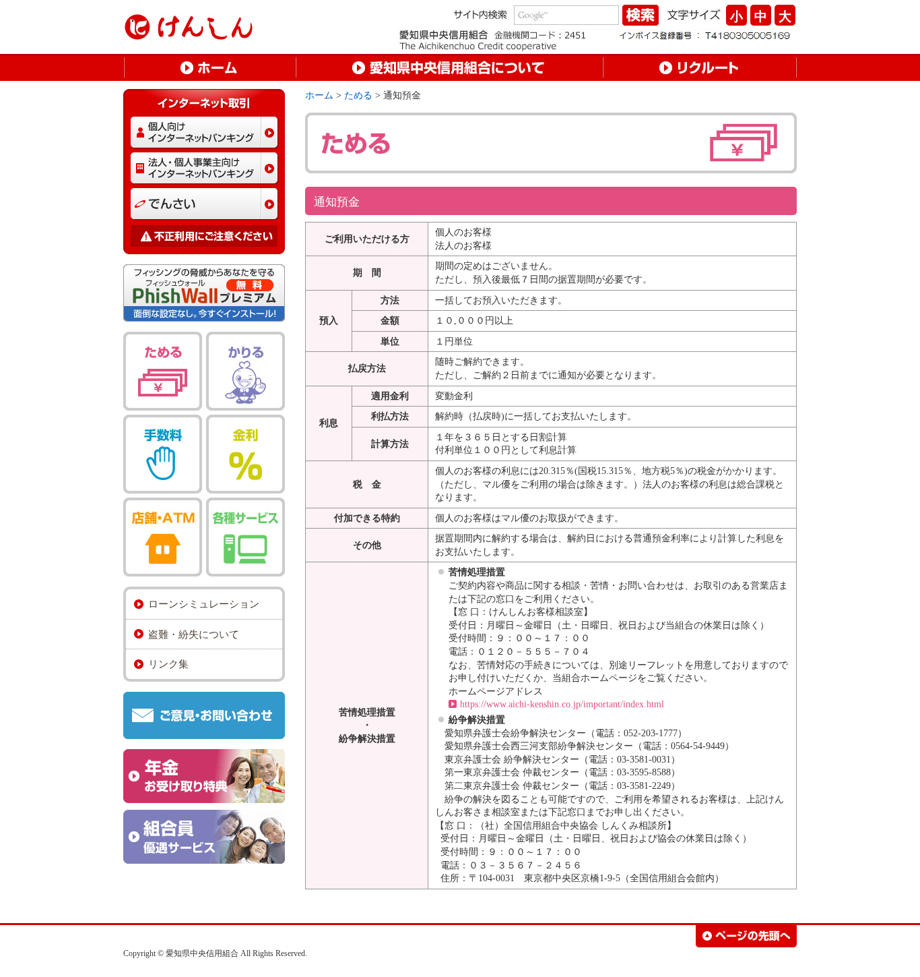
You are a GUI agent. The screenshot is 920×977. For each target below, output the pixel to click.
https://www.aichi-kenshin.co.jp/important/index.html (562, 704)
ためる (358, 95)
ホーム (319, 95)
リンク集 (168, 664)
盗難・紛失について (193, 634)
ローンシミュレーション (203, 604)
